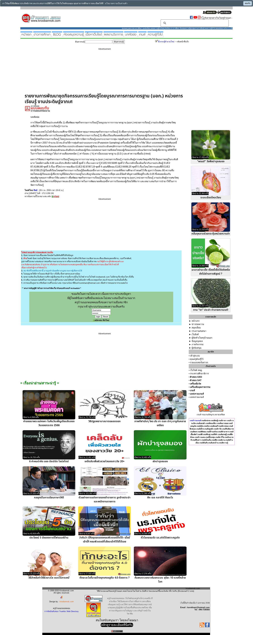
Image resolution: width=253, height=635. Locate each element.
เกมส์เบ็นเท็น (206, 440)
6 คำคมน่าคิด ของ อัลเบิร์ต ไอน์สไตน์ (49, 461)
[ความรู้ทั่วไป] (155, 36)
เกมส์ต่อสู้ (214, 421)
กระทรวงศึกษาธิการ (199, 373)
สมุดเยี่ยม (196, 327)
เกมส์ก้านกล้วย (212, 432)
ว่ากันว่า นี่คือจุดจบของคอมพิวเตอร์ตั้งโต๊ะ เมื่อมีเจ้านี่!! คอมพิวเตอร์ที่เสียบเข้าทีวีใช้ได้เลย (104, 540)
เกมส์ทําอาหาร (223, 432)
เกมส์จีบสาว (196, 440)
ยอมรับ (247, 3)
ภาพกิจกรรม (198, 344)
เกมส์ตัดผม (202, 432)
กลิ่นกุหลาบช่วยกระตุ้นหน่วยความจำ (211, 234)
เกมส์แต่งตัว (200, 423)
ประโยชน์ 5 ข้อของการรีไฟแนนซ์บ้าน (48, 538)
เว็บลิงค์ (195, 334)
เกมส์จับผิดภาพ (228, 429)
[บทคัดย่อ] (130, 36)
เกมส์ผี (200, 434)
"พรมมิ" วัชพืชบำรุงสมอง (210, 161)
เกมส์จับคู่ (206, 434)
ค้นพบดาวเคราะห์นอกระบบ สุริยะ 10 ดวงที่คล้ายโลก (160, 580)
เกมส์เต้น (200, 426)
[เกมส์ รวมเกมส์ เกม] (142, 36)
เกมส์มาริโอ (219, 437)
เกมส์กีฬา (214, 434)
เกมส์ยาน (221, 440)
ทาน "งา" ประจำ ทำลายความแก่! (210, 310)
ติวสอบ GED (196, 377)
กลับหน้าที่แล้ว (183, 42)
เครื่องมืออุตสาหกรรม (200, 387)
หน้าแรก (196, 321)
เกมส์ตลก (193, 432)
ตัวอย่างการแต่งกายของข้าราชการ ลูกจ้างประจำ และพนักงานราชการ (104, 499)
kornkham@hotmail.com (89, 283)
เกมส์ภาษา (222, 421)
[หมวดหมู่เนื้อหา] (94, 36)
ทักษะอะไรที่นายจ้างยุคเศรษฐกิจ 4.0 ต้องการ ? (105, 578)
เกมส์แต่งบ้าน (213, 443)
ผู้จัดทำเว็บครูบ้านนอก (202, 338)
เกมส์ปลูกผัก (208, 429)
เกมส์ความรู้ (223, 443)
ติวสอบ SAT (195, 380)
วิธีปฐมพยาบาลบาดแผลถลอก (104, 421)
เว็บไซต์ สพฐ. (196, 370)
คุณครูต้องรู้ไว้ (196, 359)
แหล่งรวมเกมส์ (197, 394)
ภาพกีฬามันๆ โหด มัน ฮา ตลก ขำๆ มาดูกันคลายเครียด (160, 423)
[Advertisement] (104, 72)
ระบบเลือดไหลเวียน (210, 198)
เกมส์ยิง (214, 440)
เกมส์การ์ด (218, 429)
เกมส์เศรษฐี (222, 434)
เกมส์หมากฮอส (222, 423)
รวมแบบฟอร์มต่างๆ (199, 362)
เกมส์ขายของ (224, 426)
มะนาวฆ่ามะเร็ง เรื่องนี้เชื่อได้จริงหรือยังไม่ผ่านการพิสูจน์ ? (211, 272)
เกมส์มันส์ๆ (204, 443)
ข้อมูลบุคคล (197, 341)
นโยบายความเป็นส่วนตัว (116, 3)
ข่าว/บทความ (198, 324)
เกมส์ (192, 390)
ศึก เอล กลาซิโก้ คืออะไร (160, 498)
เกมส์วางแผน (200, 437)
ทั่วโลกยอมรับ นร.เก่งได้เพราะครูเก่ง (160, 538)
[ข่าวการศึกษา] (42, 36)
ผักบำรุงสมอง (160, 461)
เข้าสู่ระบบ (195, 356)
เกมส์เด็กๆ (200, 429)
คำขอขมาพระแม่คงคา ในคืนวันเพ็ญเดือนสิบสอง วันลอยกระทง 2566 (49, 423)
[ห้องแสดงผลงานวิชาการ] (113, 36)
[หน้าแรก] (26, 36)
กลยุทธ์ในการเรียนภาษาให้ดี (49, 498)
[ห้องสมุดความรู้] (73, 36)
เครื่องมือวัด (195, 384)
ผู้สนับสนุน (196, 348)
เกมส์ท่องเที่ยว (211, 423)
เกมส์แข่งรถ (205, 421)
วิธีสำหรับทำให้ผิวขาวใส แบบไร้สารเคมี (48, 578)
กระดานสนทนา (199, 331)
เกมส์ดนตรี (214, 426)
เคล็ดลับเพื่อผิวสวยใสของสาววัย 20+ (104, 461)
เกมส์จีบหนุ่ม (210, 437)
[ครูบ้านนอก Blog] (57, 36)
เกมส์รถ (207, 426)
